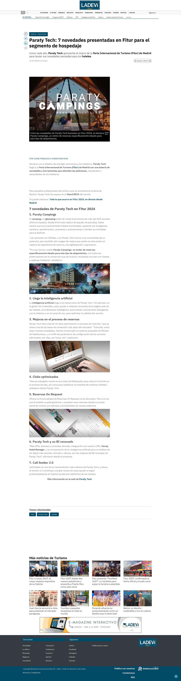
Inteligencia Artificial (88, 17)
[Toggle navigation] (27, 12)
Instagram (73, 653)
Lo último (53, 12)
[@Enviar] (26, 48)
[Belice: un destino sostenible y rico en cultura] (137, 598)
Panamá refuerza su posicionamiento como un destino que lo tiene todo (105, 611)
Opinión (116, 12)
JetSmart (70, 17)
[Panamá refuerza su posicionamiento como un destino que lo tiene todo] (106, 598)
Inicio (33, 34)
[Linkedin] (26, 43)
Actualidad (44, 12)
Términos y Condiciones (31, 673)
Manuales (61, 12)
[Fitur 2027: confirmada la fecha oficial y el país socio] (137, 569)
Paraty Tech (85, 479)
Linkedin (72, 657)
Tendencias (99, 12)
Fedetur (100, 17)
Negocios (70, 12)
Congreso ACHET (58, 17)
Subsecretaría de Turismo (114, 17)
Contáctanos (129, 672)
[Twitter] (26, 38)
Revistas (123, 12)
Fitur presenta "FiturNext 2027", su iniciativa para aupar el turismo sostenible (106, 581)
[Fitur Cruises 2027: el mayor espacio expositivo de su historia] (43, 569)
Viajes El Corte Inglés (42, 17)
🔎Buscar (131, 12)
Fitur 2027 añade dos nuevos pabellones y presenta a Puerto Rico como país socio (72, 582)
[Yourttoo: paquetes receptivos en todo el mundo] (75, 598)
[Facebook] (26, 34)
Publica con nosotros (124, 668)
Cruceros (108, 12)
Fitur (75, 167)
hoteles (54, 514)
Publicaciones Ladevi (100, 646)
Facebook (72, 649)
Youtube (72, 661)
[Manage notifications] (176, 676)
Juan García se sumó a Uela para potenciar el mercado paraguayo (43, 611)
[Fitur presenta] (106, 569)
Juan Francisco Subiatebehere (51, 158)
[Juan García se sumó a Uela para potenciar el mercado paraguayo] (43, 598)
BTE (77, 17)
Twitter (71, 646)
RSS (133, 677)
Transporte (89, 12)
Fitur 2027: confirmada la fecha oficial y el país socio (137, 580)
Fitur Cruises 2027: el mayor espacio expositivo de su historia (42, 581)
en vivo (128, 17)
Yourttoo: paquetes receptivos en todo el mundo (71, 611)
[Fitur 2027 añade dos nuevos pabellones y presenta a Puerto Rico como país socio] (75, 569)
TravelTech (79, 12)
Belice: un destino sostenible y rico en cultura (137, 609)
